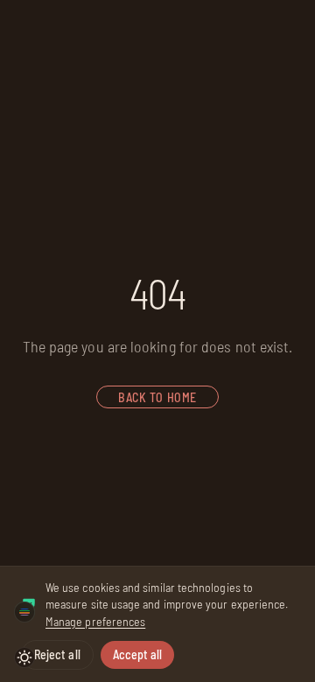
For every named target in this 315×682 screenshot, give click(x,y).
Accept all (138, 654)
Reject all (57, 654)
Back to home (157, 397)
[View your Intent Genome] (24, 612)
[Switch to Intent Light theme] (24, 657)
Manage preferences (95, 621)
